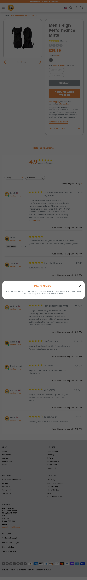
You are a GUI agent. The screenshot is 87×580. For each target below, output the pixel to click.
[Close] (79, 286)
